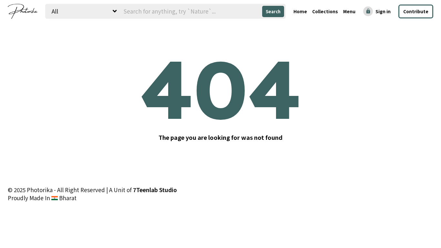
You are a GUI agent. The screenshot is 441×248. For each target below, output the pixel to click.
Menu (349, 11)
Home (300, 11)
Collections (325, 11)
